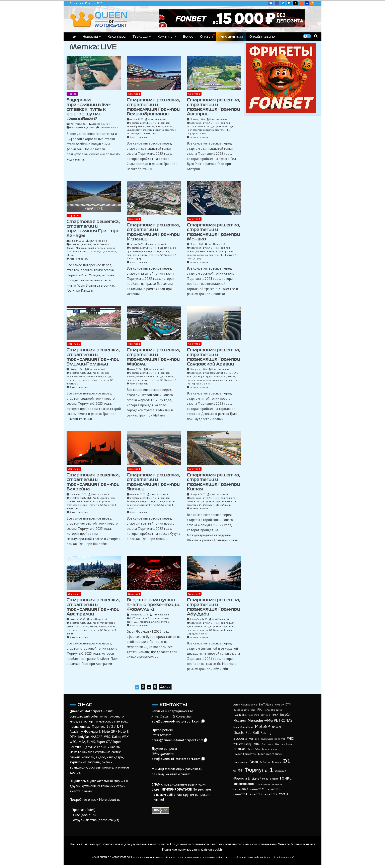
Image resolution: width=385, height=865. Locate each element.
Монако (200, 251)
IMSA (275, 714)
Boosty (301, 3)
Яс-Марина (201, 633)
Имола (89, 376)
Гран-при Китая (228, 497)
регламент (277, 784)
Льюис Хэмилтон (244, 754)
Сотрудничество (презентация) (95, 820)
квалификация (243, 784)
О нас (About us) (84, 815)
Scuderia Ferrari (246, 738)
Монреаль (81, 247)
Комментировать (108, 127)
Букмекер (81, 127)
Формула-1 (134, 93)
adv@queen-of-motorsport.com (176, 721)
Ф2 (234, 771)
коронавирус (263, 784)
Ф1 (128, 133)
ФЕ (240, 770)
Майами (140, 376)
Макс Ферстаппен (270, 754)
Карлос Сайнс (253, 749)
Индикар (239, 749)
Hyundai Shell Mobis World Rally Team (251, 714)
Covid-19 (279, 704)
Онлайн (206, 36)
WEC (290, 738)
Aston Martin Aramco (245, 704)
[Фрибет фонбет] (281, 112)
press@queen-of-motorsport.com (177, 740)
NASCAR (277, 727)
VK (270, 3)
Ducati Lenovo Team (244, 709)
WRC (256, 744)
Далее (165, 686)
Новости (90, 36)
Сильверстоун (134, 129)
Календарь (116, 36)
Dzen (295, 3)
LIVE (72, 127)
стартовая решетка (153, 129)
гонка (286, 778)
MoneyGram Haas (243, 727)
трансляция (146, 621)
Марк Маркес (240, 762)
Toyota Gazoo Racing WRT (273, 739)
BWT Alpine (266, 704)
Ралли (253, 762)
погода (159, 126)
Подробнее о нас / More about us (95, 799)
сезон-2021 (257, 789)
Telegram (289, 3)
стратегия (170, 129)
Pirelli (156, 122)
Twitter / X (283, 3)
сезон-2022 (273, 789)
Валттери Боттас (283, 744)
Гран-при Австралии (77, 626)
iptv (144, 122)
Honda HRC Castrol (273, 709)
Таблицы (140, 36)
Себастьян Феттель (270, 762)
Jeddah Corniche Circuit (219, 372)
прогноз (168, 126)
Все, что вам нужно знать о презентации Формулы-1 (153, 604)
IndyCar (285, 714)
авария (274, 778)
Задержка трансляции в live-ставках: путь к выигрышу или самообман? (89, 109)
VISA (307, 3)
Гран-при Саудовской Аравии (210, 376)
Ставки (90, 127)
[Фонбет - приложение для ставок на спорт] (232, 26)
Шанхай (220, 504)
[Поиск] (315, 36)
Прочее (72, 93)
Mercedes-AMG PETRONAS (270, 720)
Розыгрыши (231, 36)
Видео (188, 36)
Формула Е (241, 778)
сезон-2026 (270, 794)
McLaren (239, 720)
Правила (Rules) (83, 810)
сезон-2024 (240, 794)
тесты (283, 794)
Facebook (277, 3)
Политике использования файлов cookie (192, 849)
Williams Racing (242, 744)
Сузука (152, 504)
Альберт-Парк (107, 622)
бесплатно (154, 618)
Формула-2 (280, 771)
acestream (135, 122)
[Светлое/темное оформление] (307, 36)
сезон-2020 (240, 789)
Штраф (154, 133)
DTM (288, 704)
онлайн (150, 126)
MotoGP (262, 726)
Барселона (165, 247)
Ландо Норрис (270, 749)
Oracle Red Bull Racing (252, 732)
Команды (165, 36)
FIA (259, 709)
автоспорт (141, 618)
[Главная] (74, 36)
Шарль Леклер (260, 778)
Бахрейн (104, 497)
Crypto (312, 3)
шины (147, 133)
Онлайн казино (262, 36)
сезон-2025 (133, 621)
